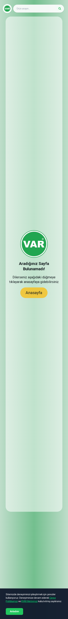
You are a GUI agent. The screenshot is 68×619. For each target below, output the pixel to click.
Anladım (14, 611)
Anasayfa (34, 292)
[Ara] (60, 9)
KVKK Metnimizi (29, 601)
